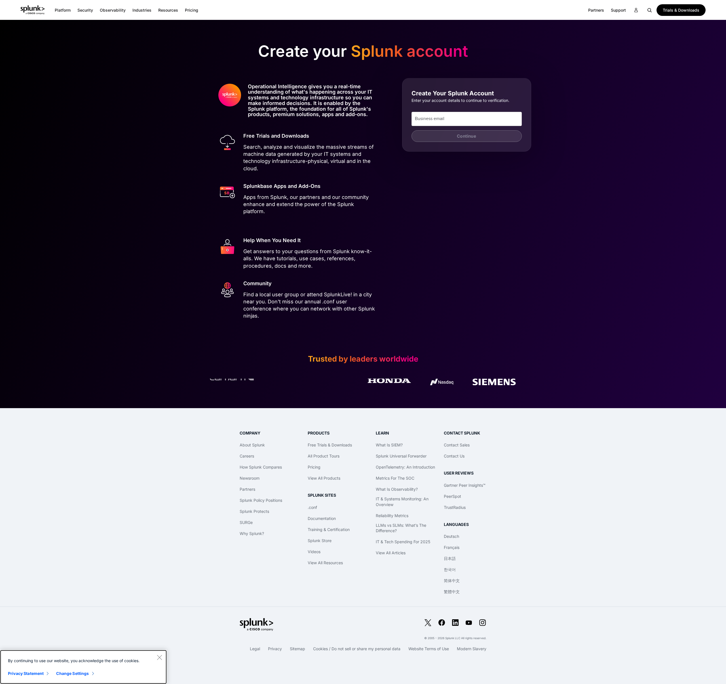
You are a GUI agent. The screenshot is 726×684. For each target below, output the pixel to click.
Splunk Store (320, 540)
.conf (312, 507)
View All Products (324, 478)
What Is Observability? (397, 489)
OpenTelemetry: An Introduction (405, 467)
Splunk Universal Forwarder (401, 456)
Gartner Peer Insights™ (465, 485)
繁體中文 (452, 591)
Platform (63, 10)
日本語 (450, 558)
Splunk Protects (254, 511)
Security (85, 10)
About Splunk (252, 444)
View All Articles (391, 552)
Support (618, 10)
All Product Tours (323, 456)
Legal (255, 648)
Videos (314, 551)
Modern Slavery (471, 648)
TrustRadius (455, 507)
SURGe (246, 522)
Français (451, 547)
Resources (168, 10)
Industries (141, 10)
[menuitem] (62, 10)
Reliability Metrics (392, 515)
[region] (83, 667)
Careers (247, 456)
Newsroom (249, 478)
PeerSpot (452, 496)
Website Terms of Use (428, 648)
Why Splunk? (252, 533)
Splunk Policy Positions (261, 500)
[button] (62, 10)
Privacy (275, 648)
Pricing (314, 467)
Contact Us (454, 456)
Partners (247, 489)
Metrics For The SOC (395, 478)
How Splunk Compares (261, 467)
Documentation (322, 518)
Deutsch (451, 536)
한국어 (450, 569)
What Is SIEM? (389, 444)
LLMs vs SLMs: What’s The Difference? (401, 528)
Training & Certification (329, 529)
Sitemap (297, 648)
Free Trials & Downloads (330, 444)
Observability (113, 10)
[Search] (649, 10)
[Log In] (636, 10)
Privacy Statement (26, 673)
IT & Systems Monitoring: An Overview (402, 501)
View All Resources (325, 562)
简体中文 (452, 580)
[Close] (159, 657)
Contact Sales (457, 444)
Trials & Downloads (681, 10)
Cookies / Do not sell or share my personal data (356, 648)
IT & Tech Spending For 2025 (403, 541)
